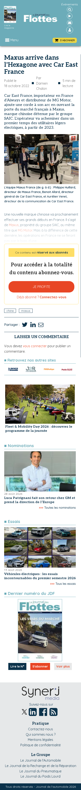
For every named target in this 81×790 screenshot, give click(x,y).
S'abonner (40, 666)
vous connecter (35, 346)
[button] (65, 40)
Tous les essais (65, 584)
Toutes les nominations (60, 508)
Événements (69, 4)
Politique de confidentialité (40, 745)
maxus (25, 311)
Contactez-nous (40, 729)
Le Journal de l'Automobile (40, 760)
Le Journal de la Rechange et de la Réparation (40, 766)
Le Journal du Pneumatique (40, 771)
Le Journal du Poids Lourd (40, 776)
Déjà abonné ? (41, 297)
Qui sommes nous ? (40, 734)
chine (10, 311)
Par (42, 83)
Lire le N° (17, 666)
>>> (41, 508)
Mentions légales (40, 740)
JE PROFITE (41, 287)
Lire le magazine (9, 26)
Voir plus (63, 666)
